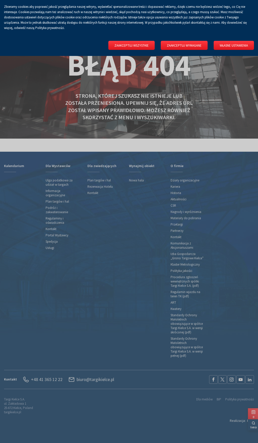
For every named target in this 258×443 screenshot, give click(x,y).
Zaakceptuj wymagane (184, 45)
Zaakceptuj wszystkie (131, 45)
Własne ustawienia (234, 45)
